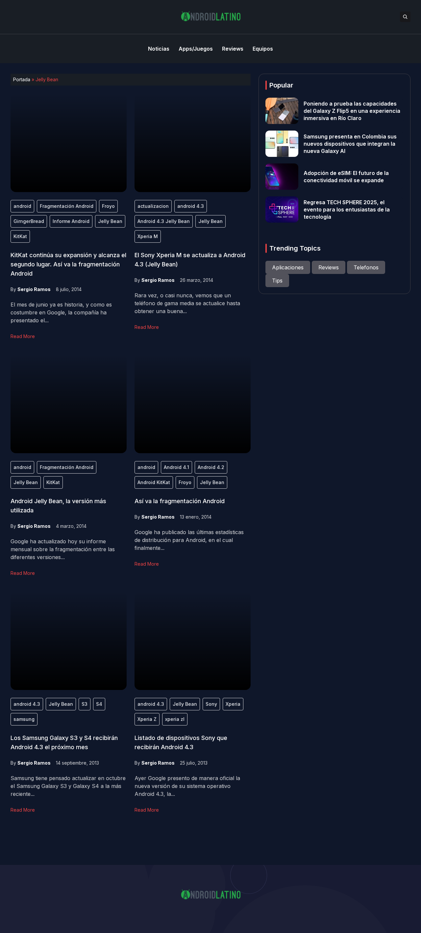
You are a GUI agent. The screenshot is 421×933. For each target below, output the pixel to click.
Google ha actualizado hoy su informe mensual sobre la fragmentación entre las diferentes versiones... (63, 549)
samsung (24, 719)
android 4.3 (190, 206)
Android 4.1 (176, 467)
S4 (99, 704)
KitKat (20, 236)
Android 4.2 (211, 467)
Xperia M (147, 236)
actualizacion (153, 206)
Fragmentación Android (66, 206)
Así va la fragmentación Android (180, 501)
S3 (84, 704)
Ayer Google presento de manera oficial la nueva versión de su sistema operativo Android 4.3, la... (187, 786)
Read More (23, 336)
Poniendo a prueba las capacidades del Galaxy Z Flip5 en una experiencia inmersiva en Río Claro (352, 110)
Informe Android (71, 221)
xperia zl (175, 719)
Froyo (108, 206)
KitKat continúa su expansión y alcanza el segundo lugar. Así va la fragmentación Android (68, 264)
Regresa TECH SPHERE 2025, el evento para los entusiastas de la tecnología (347, 209)
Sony (211, 704)
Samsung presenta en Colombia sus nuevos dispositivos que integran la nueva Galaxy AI (350, 143)
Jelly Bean (110, 221)
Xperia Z (147, 719)
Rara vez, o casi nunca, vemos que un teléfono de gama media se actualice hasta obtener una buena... (187, 303)
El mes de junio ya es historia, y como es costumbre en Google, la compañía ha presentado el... (61, 312)
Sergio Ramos (34, 289)
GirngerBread (28, 221)
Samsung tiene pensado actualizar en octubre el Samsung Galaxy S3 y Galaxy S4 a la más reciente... (68, 786)
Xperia (233, 704)
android (22, 206)
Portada (21, 79)
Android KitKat (153, 482)
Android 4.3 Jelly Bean (163, 221)
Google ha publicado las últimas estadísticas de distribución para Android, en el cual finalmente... (189, 540)
